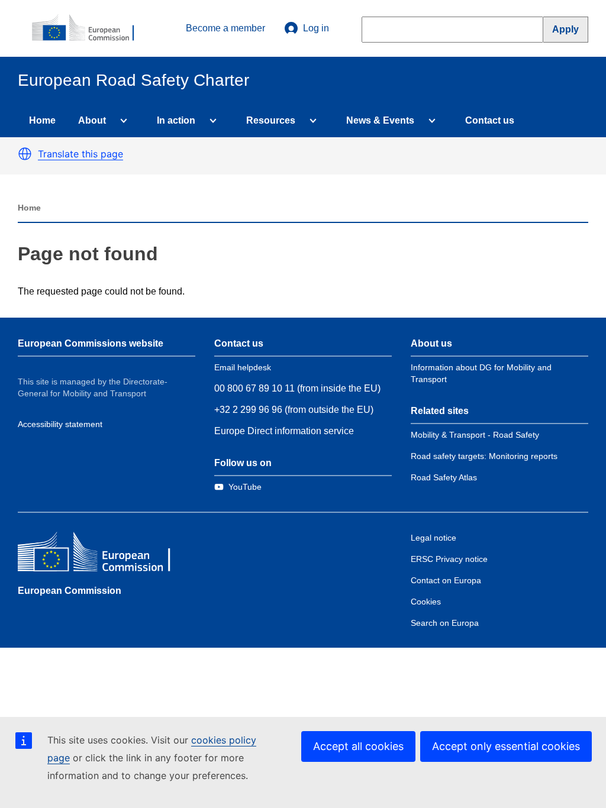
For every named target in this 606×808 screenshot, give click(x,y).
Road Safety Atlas (444, 477)
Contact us (489, 120)
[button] (25, 154)
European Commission (69, 591)
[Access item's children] (121, 120)
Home (42, 120)
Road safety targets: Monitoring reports (484, 456)
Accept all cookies (358, 746)
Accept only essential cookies (506, 746)
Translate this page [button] (80, 154)
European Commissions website (90, 343)
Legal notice (433, 537)
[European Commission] (89, 28)
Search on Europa (445, 623)
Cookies (426, 601)
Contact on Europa (446, 580)
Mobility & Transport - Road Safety (475, 434)
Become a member (225, 28)
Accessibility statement (60, 424)
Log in (316, 28)
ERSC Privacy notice (449, 559)
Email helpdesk (242, 367)
